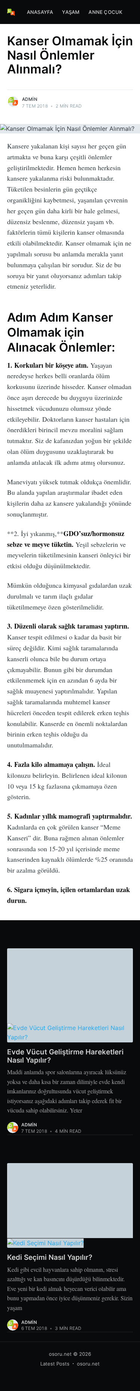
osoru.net (60, 1354)
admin (29, 99)
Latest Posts (54, 1364)
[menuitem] (40, 12)
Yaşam (71, 12)
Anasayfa (40, 12)
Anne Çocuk (105, 12)
